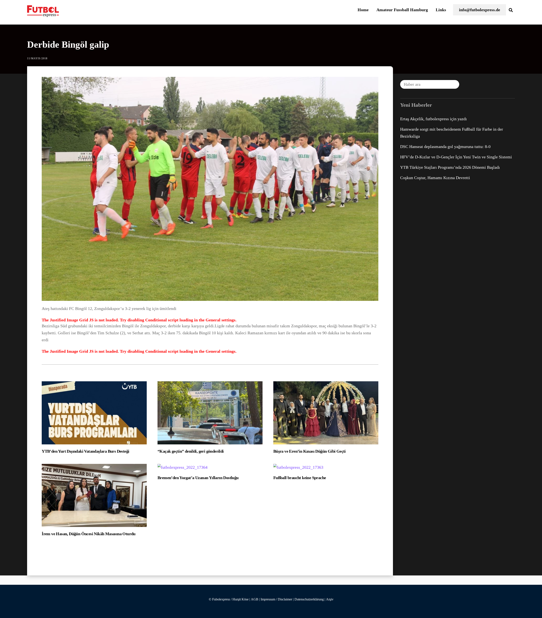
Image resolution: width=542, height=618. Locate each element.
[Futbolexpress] (43, 14)
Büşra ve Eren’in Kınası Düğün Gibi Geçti (309, 451)
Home (363, 9)
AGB (254, 599)
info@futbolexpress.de (479, 9)
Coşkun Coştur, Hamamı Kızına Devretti (435, 177)
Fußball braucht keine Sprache (299, 477)
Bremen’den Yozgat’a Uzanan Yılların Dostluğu (198, 477)
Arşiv (329, 599)
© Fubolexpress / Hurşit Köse (229, 599)
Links (441, 9)
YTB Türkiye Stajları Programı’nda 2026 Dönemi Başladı (450, 167)
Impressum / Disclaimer (276, 599)
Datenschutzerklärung (309, 599)
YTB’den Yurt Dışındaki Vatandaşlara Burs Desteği (85, 451)
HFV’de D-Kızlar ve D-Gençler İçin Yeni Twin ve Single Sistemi (456, 157)
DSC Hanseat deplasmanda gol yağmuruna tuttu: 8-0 (445, 146)
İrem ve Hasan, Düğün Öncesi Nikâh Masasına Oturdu (89, 533)
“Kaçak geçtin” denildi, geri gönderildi (191, 451)
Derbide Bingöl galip (68, 44)
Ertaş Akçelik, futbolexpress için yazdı (433, 118)
